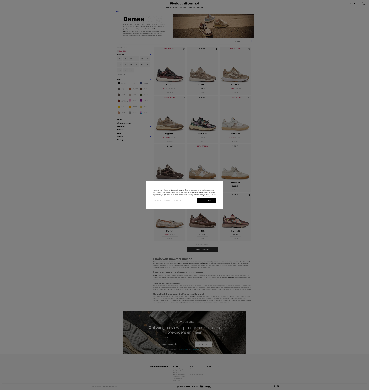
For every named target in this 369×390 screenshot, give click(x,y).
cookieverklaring (205, 196)
